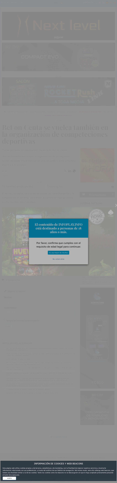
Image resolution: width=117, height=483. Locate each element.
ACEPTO (9, 478)
